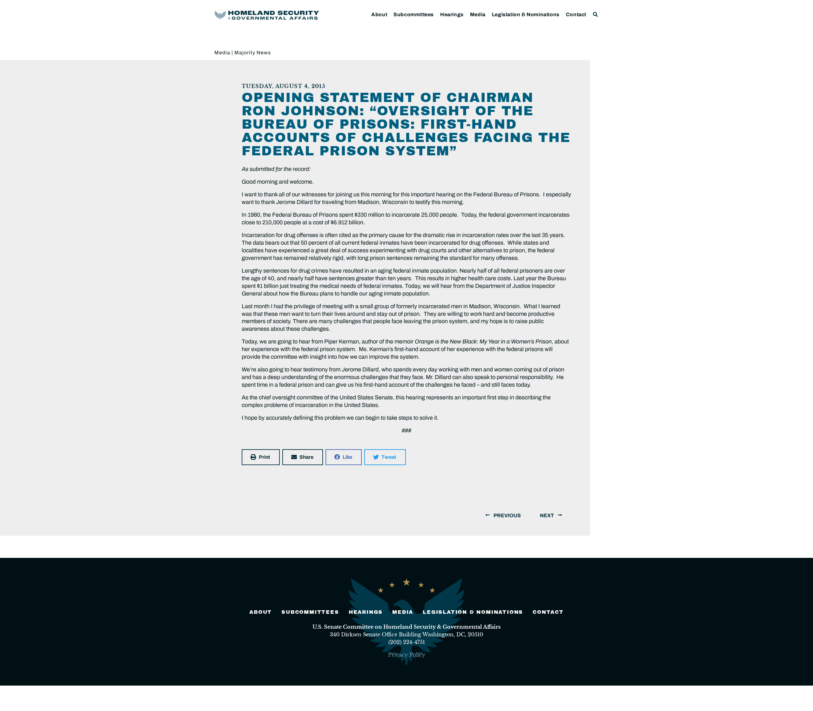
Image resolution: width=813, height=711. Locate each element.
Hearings (452, 14)
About (379, 14)
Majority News (252, 52)
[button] (595, 14)
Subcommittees (413, 14)
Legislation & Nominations (526, 14)
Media (478, 14)
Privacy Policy (406, 655)
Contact (576, 14)
